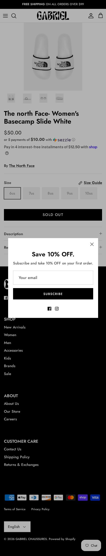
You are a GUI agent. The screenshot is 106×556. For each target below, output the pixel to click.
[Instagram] (57, 309)
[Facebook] (49, 309)
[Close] (92, 244)
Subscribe (53, 294)
